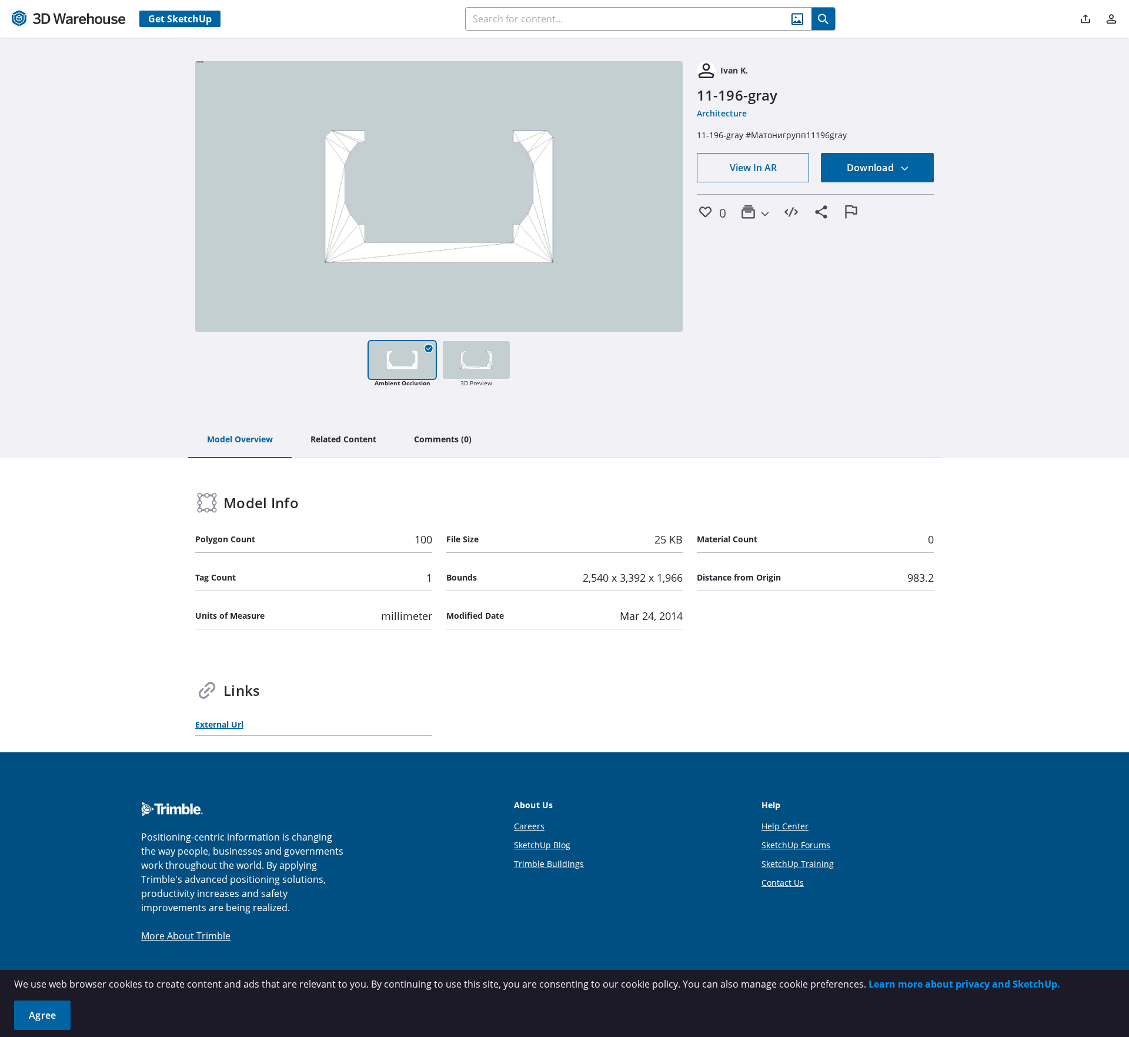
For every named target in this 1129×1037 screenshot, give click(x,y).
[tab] (240, 440)
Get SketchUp (180, 18)
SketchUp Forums (795, 845)
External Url (219, 724)
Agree (42, 1015)
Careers (529, 826)
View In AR (753, 167)
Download (871, 167)
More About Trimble (186, 935)
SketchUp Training (797, 863)
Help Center (785, 826)
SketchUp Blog (542, 845)
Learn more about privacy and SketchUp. (964, 984)
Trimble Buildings (549, 863)
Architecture (722, 113)
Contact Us (782, 882)
